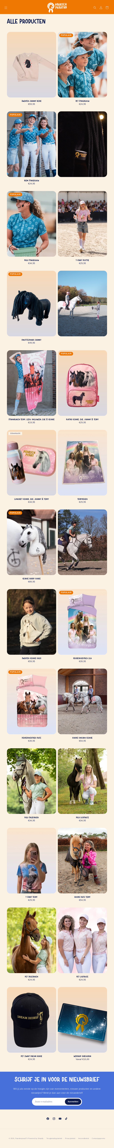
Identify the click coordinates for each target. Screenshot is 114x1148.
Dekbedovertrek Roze (31, 738)
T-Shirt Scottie (82, 260)
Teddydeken (82, 499)
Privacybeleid (70, 1138)
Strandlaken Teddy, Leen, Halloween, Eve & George (32, 419)
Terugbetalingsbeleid (54, 1138)
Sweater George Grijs (31, 658)
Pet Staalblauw (82, 101)
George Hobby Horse (32, 579)
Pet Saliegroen (31, 977)
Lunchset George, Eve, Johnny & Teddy (31, 499)
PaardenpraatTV (21, 1138)
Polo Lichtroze (82, 818)
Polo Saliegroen (31, 818)
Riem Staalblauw (31, 181)
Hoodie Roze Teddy (82, 897)
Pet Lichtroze (82, 977)
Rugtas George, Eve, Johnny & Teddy (82, 419)
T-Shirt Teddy (32, 897)
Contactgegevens (98, 1138)
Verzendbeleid (83, 1138)
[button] (6, 8)
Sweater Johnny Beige (32, 101)
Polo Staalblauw (31, 260)
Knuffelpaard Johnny (31, 340)
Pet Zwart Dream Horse (31, 1056)
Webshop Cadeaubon (82, 1056)
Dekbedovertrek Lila (82, 658)
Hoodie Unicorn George (82, 738)
